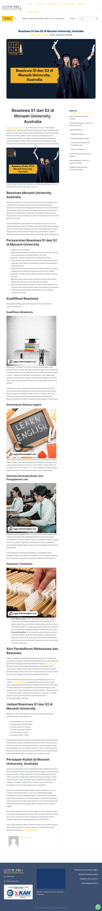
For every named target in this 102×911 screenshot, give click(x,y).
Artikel (29, 4)
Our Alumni (40, 4)
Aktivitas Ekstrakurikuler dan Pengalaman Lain (80, 144)
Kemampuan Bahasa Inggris (80, 138)
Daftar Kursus (52, 4)
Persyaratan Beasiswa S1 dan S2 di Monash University (81, 124)
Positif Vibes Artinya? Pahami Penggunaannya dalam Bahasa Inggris (67, 18)
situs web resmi (50, 664)
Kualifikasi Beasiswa (75, 130)
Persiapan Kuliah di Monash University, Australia (78, 168)
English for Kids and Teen (89, 879)
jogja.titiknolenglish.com (15, 128)
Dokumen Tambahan (77, 149)
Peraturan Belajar (33, 12)
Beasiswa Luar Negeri (64, 35)
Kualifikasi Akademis (77, 134)
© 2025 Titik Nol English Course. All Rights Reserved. (51, 907)
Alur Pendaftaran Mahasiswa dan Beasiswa (80, 155)
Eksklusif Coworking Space (88, 874)
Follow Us (81, 4)
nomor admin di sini (30, 830)
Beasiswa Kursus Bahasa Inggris (86, 870)
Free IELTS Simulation (67, 4)
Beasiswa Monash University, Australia (79, 117)
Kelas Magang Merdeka (89, 883)
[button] (32, 4)
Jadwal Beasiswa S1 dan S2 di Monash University (79, 162)
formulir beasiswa (19, 682)
